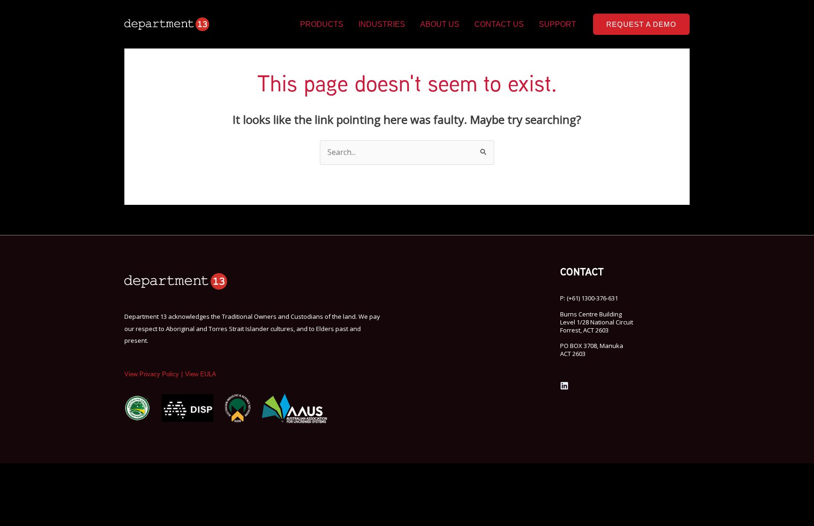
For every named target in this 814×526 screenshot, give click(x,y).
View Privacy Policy (151, 374)
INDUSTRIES (381, 24)
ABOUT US (439, 24)
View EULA (200, 374)
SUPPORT (557, 24)
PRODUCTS (321, 24)
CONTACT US (499, 24)
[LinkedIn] (564, 385)
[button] (641, 24)
